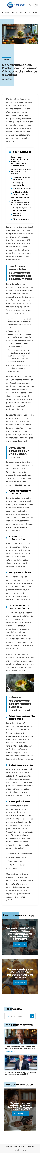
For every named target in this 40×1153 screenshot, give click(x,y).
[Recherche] (30, 5)
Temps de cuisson (22, 188)
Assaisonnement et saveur (21, 178)
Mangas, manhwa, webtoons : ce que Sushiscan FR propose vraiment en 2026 (20, 1106)
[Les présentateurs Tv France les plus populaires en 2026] (21, 1062)
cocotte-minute (13, 115)
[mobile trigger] (4, 5)
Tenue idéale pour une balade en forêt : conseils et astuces (20, 973)
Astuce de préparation (19, 184)
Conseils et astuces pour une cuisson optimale (21, 171)
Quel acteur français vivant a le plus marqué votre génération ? (20, 1047)
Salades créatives (18, 214)
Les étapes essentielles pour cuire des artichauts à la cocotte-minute (19, 161)
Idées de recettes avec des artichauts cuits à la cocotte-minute (20, 201)
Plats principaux (21, 219)
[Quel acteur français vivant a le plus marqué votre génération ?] (21, 1036)
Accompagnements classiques (22, 209)
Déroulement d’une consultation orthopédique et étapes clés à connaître (20, 933)
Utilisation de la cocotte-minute (20, 193)
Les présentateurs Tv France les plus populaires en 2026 (20, 1073)
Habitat (6, 59)
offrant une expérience (16, 527)
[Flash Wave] (16, 5)
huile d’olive (27, 504)
